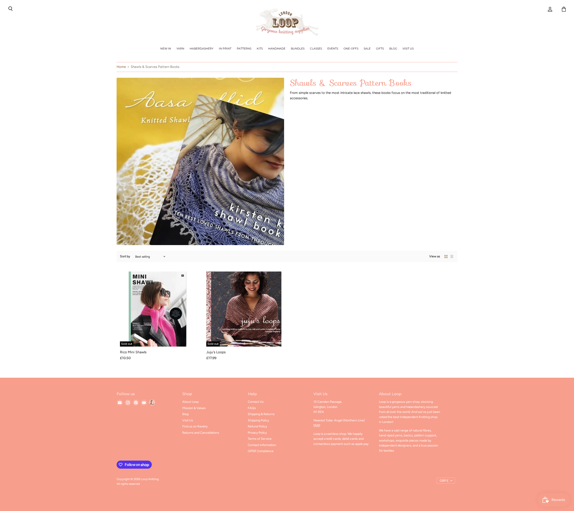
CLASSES (316, 48)
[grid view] (446, 256)
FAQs (252, 408)
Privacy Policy (257, 433)
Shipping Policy (258, 420)
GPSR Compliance (261, 451)
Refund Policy (257, 426)
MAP (316, 425)
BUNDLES (297, 48)
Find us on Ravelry (195, 426)
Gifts (380, 48)
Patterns (244, 48)
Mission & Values (194, 408)
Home (121, 67)
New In (165, 48)
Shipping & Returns (261, 414)
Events (332, 48)
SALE (367, 48)
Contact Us (256, 402)
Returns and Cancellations (200, 433)
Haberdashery (201, 48)
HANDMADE (276, 48)
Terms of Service (260, 439)
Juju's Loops (216, 352)
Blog (393, 48)
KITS (260, 48)
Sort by (125, 256)
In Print (225, 48)
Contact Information (262, 445)
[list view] (452, 256)
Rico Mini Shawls (133, 352)
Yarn (180, 48)
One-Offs (351, 48)
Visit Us (408, 48)
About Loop (190, 402)
